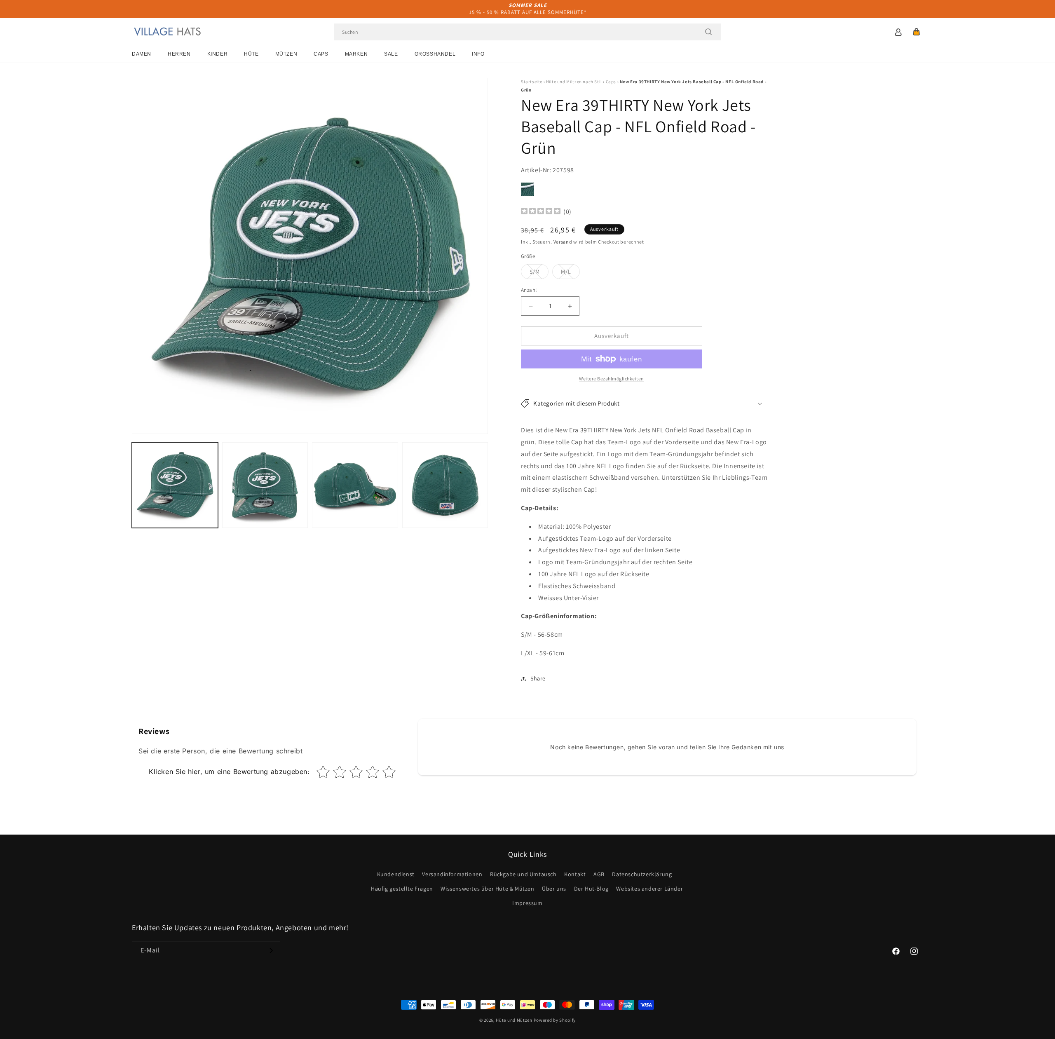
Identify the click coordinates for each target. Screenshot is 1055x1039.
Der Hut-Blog (591, 888)
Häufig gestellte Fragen (402, 888)
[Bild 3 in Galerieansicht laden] (355, 485)
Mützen (286, 54)
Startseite (531, 81)
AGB (599, 874)
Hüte (251, 54)
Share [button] (538, 678)
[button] (916, 32)
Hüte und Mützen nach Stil (574, 81)
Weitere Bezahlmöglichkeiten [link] (611, 378)
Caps (321, 54)
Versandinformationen (452, 874)
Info (478, 54)
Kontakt (575, 874)
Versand (562, 242)
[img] (540, 212)
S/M (539, 273)
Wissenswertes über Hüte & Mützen (487, 888)
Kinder (217, 54)
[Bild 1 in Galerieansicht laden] (175, 485)
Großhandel (435, 54)
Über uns (554, 888)
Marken (356, 54)
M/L (570, 273)
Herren (179, 54)
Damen (141, 54)
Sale (391, 54)
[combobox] (527, 31)
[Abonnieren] (271, 950)
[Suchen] (708, 31)
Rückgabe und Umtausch (523, 874)
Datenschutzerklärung (642, 874)
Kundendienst (396, 874)
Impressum (527, 903)
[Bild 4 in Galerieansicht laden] (445, 485)
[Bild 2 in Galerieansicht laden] (265, 485)
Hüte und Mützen (514, 1020)
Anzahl (529, 289)
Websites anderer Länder (649, 888)
